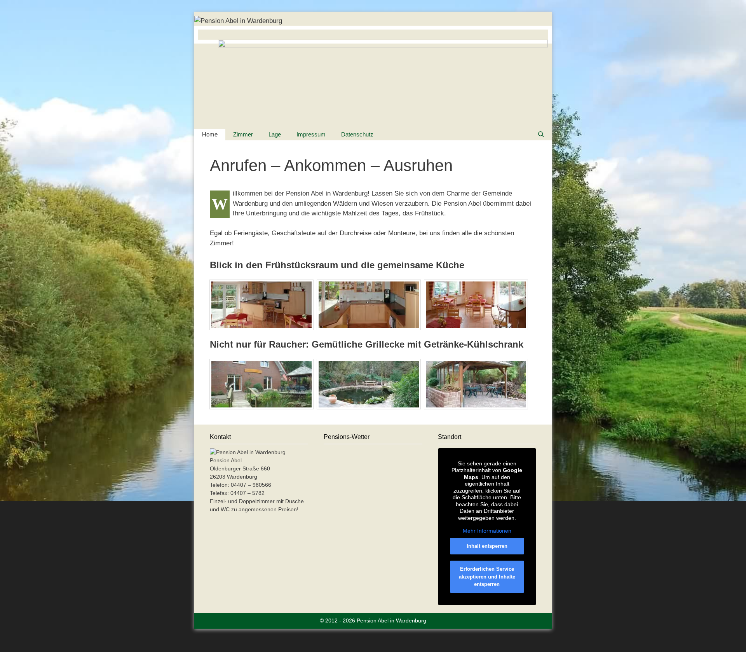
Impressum (311, 134)
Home (210, 134)
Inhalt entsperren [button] (487, 546)
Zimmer (243, 134)
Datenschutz (357, 134)
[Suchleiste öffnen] (541, 134)
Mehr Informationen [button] (487, 531)
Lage (274, 134)
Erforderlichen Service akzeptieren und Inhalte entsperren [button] (487, 576)
